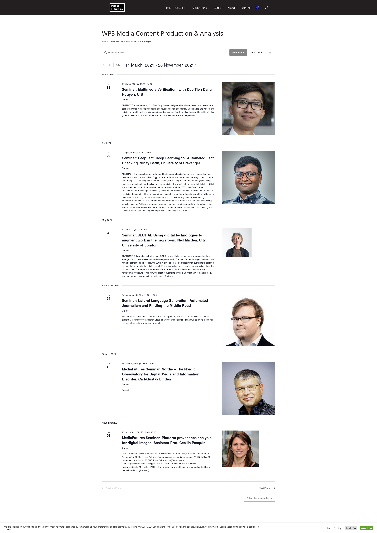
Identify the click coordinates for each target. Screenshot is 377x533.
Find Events (238, 52)
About (231, 8)
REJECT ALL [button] (351, 528)
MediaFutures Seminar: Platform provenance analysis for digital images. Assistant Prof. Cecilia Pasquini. (166, 440)
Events (217, 8)
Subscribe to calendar (258, 498)
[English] (259, 10)
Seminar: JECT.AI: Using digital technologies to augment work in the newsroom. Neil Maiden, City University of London (164, 240)
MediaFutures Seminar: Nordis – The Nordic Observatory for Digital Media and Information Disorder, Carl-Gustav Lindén (160, 373)
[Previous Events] (103, 65)
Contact (247, 8)
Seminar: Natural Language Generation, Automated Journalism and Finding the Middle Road (165, 303)
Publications (199, 8)
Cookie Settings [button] (334, 528)
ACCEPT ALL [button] (366, 528)
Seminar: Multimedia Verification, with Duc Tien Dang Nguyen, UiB (167, 92)
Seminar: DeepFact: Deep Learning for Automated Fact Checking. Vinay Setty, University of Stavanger (168, 160)
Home (168, 8)
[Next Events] (109, 65)
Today (118, 65)
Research (180, 8)
